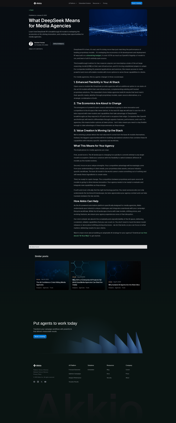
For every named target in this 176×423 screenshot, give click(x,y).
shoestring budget (94, 55)
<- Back (31, 10)
